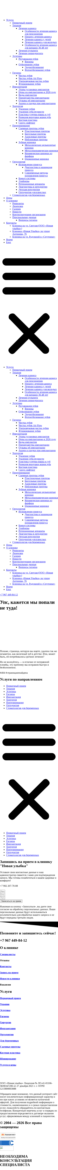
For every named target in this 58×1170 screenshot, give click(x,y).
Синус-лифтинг (27, 123)
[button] (29, 304)
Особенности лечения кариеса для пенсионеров (41, 32)
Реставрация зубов (28, 59)
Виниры (29, 61)
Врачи (9, 239)
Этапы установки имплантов (34, 89)
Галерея (16, 209)
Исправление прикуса (30, 164)
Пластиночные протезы (37, 131)
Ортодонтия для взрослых (32, 192)
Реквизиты (18, 203)
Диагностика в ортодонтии (33, 186)
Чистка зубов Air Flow (30, 78)
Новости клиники (10, 978)
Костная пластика (28, 120)
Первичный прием (22, 22)
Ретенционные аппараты (32, 184)
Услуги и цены (8, 1065)
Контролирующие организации (29, 214)
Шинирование (8, 1058)
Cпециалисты (7, 954)
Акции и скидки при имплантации (37, 103)
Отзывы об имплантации (32, 100)
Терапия (16, 25)
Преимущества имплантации (34, 97)
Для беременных (9, 1040)
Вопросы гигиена (28, 220)
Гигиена (16, 72)
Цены (9, 198)
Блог (8, 242)
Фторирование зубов (30, 84)
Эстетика (17, 56)
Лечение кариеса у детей (38, 39)
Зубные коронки (27, 142)
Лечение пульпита (28, 50)
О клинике (12, 200)
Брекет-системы (27, 178)
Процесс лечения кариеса (38, 36)
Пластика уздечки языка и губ (34, 114)
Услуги (10, 20)
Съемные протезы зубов (31, 128)
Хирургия (17, 106)
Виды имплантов (28, 95)
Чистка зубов (25, 75)
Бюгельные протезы (35, 134)
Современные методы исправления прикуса (36, 174)
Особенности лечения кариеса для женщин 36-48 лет (41, 46)
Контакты (11, 223)
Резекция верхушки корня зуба (35, 117)
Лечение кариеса (27, 28)
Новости (16, 211)
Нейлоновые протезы (36, 139)
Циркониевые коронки (37, 159)
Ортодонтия (18, 161)
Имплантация (19, 86)
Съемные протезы (10, 1046)
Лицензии (17, 206)
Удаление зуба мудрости (31, 111)
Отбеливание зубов (29, 64)
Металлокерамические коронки (41, 150)
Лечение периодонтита (31, 53)
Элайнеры (24, 181)
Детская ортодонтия (29, 189)
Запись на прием (9, 972)
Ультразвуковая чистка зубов (34, 81)
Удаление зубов (27, 109)
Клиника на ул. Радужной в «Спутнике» (33, 236)
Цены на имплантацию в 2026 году (37, 92)
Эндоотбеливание (34, 67)
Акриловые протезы (35, 136)
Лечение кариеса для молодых (41, 42)
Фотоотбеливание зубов (37, 70)
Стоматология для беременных (28, 195)
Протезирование (21, 125)
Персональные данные (24, 217)
